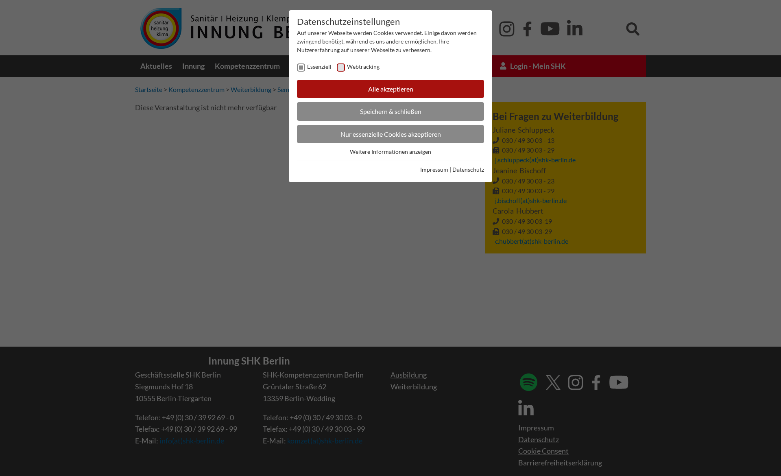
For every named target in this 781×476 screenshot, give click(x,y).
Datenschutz (468, 169)
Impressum (434, 169)
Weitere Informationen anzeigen (390, 151)
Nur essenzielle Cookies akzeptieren (390, 134)
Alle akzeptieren (390, 89)
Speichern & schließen (390, 111)
